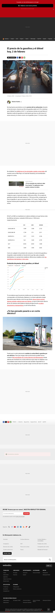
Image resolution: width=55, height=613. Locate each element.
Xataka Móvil (5, 574)
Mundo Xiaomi (6, 581)
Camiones (7, 38)
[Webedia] (7, 565)
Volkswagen (32, 38)
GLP (40, 422)
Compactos (6, 543)
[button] (16, 102)
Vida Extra (15, 574)
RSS (23, 527)
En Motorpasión (28, 181)
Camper (12, 38)
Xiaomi (26, 38)
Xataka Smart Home (7, 579)
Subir (48, 565)
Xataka (4, 572)
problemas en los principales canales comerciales (31, 171)
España (44, 38)
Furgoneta (50, 38)
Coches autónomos (8, 549)
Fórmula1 (5, 539)
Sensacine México (26, 600)
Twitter (20, 57)
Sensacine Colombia (27, 602)
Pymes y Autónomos (17, 588)
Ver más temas (7, 553)
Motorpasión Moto (46, 574)
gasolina (27, 422)
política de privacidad (20, 516)
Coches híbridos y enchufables (42, 540)
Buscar (50, 559)
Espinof (24, 574)
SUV (21, 543)
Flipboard (22, 57)
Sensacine (25, 572)
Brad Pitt (39, 38)
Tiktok (29, 527)
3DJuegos (15, 572)
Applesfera (5, 576)
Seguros (21, 38)
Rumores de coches (8, 546)
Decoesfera (5, 588)
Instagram (18, 527)
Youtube (15, 527)
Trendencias (5, 586)
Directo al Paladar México (36, 601)
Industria (20, 422)
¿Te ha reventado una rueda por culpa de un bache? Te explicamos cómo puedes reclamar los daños (35, 185)
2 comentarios (12, 57)
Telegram (21, 527)
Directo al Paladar (36, 572)
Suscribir (26, 513)
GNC (45, 422)
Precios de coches (24, 546)
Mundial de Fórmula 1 (43, 549)
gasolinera (34, 422)
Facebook (17, 57)
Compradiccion (6, 591)
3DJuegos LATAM (16, 600)
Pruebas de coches (42, 543)
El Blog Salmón (16, 586)
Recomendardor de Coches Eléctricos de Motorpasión (28, 357)
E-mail (24, 57)
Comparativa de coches (43, 546)
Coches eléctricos (24, 539)
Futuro (21, 549)
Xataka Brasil (6, 602)
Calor (17, 38)
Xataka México (6, 600)
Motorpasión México (47, 600)
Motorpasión (45, 572)
